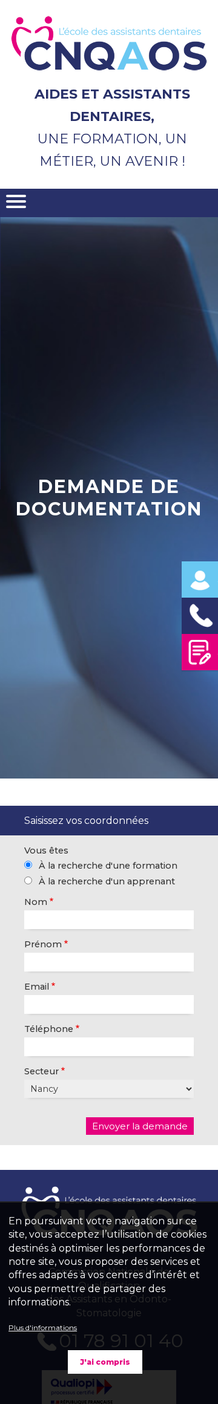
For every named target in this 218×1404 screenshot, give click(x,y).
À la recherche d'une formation (108, 865)
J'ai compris (105, 1361)
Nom (35, 901)
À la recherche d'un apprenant (107, 881)
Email (36, 986)
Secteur (41, 1071)
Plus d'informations (42, 1327)
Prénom (43, 944)
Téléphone (48, 1029)
